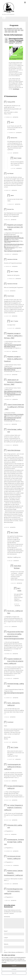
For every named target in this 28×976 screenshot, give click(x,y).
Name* (6, 931)
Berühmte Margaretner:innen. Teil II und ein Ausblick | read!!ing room (13, 891)
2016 (21, 28)
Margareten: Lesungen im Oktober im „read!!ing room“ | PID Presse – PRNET (13, 336)
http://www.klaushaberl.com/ (11, 241)
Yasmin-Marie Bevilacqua (13, 450)
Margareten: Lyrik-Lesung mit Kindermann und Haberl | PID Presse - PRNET (13, 227)
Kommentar (7, 916)
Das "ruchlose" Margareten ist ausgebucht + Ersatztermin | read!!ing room (13, 807)
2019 (12, 30)
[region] (14, 964)
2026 (16, 31)
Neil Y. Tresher (17, 158)
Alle (5, 28)
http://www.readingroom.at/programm (14, 692)
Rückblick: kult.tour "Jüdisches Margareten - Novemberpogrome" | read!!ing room (13, 873)
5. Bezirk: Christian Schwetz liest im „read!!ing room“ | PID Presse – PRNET (14, 407)
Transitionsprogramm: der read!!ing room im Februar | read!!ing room (12, 767)
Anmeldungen (16, 89)
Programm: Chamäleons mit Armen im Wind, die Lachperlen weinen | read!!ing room (13, 661)
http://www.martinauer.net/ (14, 394)
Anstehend (9, 28)
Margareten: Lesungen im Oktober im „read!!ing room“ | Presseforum (13, 359)
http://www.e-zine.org (9, 346)
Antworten (15, 117)
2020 (16, 30)
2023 (6, 31)
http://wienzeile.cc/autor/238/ (11, 236)
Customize (14, 969)
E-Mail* (6, 937)
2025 (12, 31)
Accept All (14, 965)
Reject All (14, 973)
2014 (14, 28)
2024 (9, 31)
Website (6, 944)
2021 (19, 30)
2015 (17, 28)
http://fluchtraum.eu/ (9, 247)
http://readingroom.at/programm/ (12, 251)
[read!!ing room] (8, 13)
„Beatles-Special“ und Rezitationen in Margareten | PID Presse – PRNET (13, 382)
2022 (22, 30)
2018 (9, 30)
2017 (6, 30)
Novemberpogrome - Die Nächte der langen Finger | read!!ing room (14, 842)
